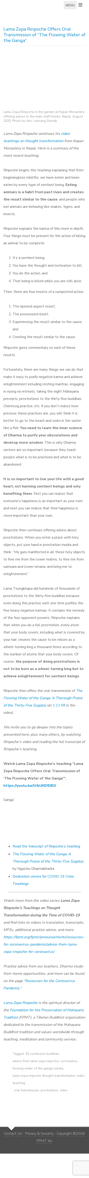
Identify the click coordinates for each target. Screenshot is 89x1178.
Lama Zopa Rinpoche (20, 1002)
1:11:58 (59, 705)
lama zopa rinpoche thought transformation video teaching (48, 1079)
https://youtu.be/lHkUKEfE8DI (29, 785)
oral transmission (26, 1090)
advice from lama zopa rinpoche (36, 1061)
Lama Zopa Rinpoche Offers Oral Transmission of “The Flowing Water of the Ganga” (44, 35)
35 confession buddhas (42, 1054)
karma (58, 1068)
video (64, 1090)
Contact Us (13, 1133)
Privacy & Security (39, 1133)
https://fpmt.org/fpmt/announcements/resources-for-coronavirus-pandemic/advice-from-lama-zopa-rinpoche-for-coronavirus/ (43, 944)
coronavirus (68, 1061)
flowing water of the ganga (33, 1068)
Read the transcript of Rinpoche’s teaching (46, 846)
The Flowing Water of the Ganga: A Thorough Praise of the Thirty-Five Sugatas (43, 698)
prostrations (49, 1090)
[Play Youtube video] (45, 820)
